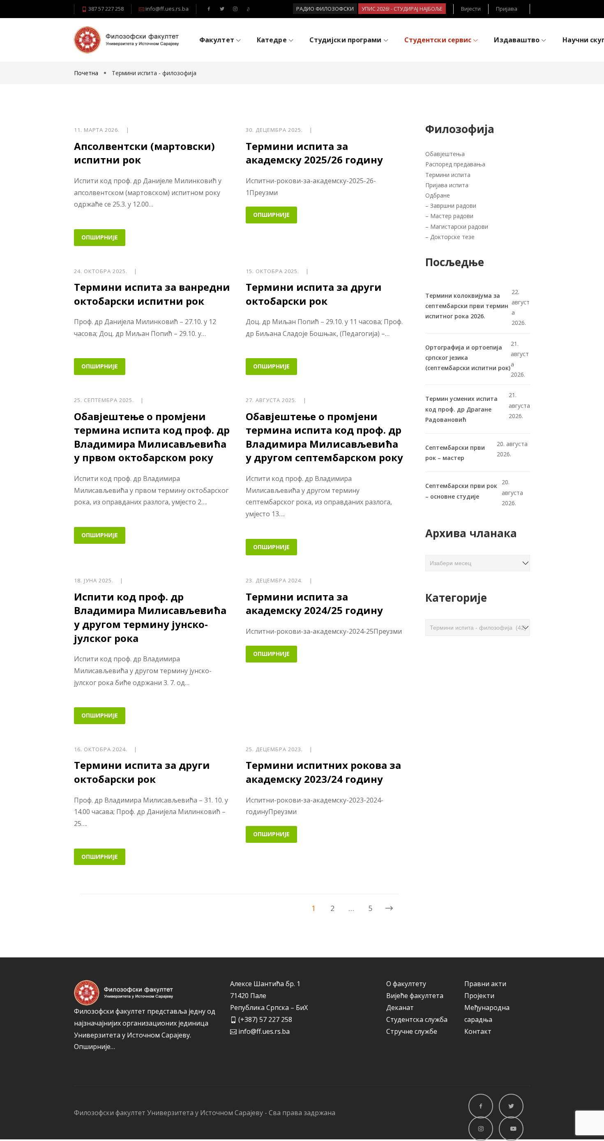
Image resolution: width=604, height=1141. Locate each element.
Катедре (272, 39)
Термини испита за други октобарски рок (314, 294)
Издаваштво (516, 39)
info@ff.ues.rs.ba (166, 8)
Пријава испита (446, 185)
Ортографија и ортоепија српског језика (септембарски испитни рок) (467, 357)
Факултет (216, 39)
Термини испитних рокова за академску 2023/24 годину (323, 772)
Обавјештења (445, 154)
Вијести (471, 8)
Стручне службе (411, 1031)
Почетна (87, 73)
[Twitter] (222, 9)
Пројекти (479, 995)
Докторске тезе (452, 237)
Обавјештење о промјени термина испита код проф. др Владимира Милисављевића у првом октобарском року (152, 437)
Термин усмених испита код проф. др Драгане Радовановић (461, 409)
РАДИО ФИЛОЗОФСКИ (325, 8)
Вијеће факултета (414, 995)
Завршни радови (453, 205)
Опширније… (94, 1046)
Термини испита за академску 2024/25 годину (314, 603)
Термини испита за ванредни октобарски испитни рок (152, 294)
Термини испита (448, 175)
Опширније (99, 237)
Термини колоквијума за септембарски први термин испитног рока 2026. (466, 306)
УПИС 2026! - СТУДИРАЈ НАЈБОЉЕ (402, 8)
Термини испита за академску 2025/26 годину (314, 153)
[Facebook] (209, 9)
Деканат (400, 1007)
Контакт (477, 1031)
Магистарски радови (459, 226)
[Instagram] (235, 9)
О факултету (406, 983)
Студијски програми (345, 39)
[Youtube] (248, 9)
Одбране (437, 195)
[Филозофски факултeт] (126, 39)
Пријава (506, 8)
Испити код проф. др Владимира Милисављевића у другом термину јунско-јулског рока (150, 617)
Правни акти (485, 983)
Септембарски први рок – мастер (455, 453)
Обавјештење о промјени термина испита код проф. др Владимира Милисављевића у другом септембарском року (324, 437)
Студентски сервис (438, 39)
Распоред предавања (455, 164)
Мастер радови (451, 216)
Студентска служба (416, 1019)
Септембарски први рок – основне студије (461, 491)
